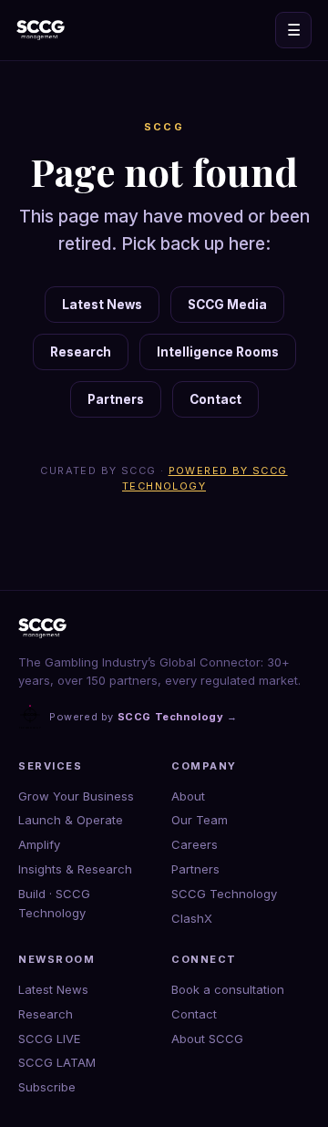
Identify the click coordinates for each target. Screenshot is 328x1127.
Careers (194, 844)
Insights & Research (75, 869)
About (188, 796)
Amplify (39, 844)
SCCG (164, 126)
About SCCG (207, 1038)
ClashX (191, 918)
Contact (215, 399)
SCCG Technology (224, 893)
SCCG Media (227, 304)
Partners (115, 399)
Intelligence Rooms (218, 352)
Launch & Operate (70, 819)
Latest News (102, 304)
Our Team (199, 819)
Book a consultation (227, 989)
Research (80, 352)
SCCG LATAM (57, 1062)
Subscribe (47, 1087)
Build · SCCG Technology (54, 903)
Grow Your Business (76, 796)
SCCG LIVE (49, 1038)
